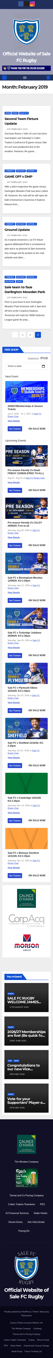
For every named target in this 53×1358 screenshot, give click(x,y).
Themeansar (26, 1315)
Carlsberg (37, 1328)
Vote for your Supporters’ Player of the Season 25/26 (25, 1102)
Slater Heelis (40, 1213)
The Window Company (27, 1162)
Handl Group (16, 1351)
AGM (10, 1061)
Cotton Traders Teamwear (21, 1204)
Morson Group (43, 1340)
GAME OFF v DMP (18, 177)
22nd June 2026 (18, 1041)
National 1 (31, 171)
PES (42, 1204)
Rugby (15, 113)
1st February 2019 (17, 182)
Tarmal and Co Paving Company (27, 1195)
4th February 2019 (17, 129)
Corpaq (31, 1340)
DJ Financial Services (17, 1213)
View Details (14, 421)
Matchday (21, 171)
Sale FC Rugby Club (35, 478)
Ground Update (17, 230)
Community (9, 171)
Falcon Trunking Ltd (33, 1351)
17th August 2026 (19, 1007)
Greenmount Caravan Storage (36, 1346)
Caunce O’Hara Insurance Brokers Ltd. (26, 1323)
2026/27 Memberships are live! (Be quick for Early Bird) (26, 1035)
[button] (44, 77)
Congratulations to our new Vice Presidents (23, 1069)
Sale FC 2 (24, 113)
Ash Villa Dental (36, 1222)
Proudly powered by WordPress (18, 1312)
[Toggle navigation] (25, 77)
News (7, 113)
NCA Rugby (9, 281)
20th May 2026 (17, 1108)
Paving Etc (24, 1231)
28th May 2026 (17, 1074)
